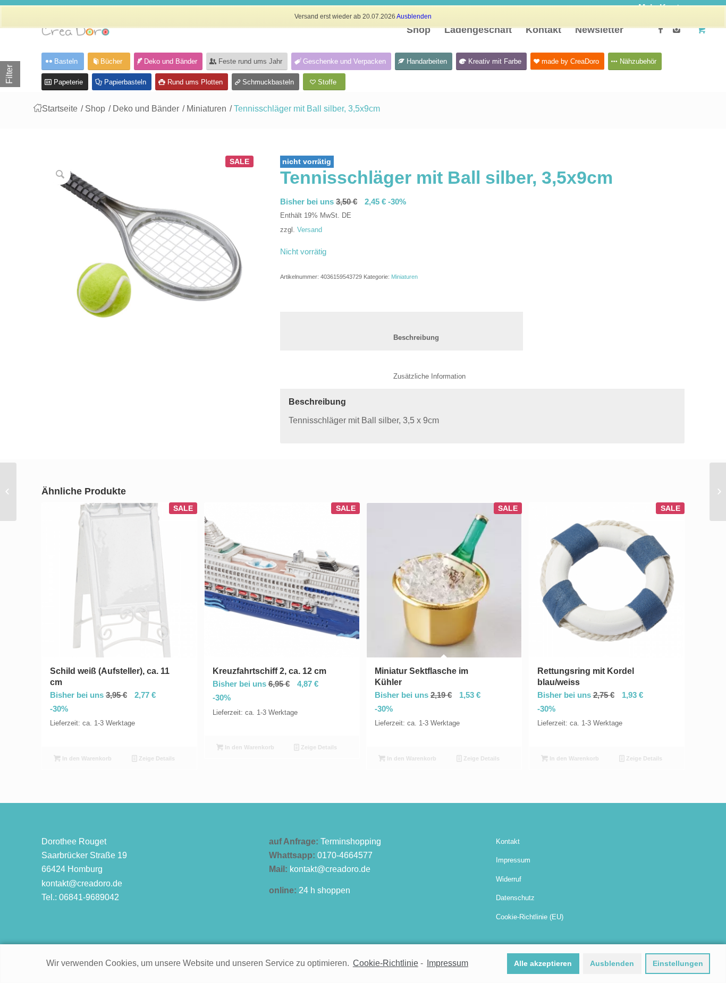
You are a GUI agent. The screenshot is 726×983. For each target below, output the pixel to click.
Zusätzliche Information (418, 376)
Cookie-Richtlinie (385, 963)
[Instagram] (677, 29)
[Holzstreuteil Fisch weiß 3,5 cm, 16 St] (8, 492)
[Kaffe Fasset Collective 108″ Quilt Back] (718, 492)
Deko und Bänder (146, 109)
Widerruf (508, 879)
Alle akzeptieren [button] (543, 963)
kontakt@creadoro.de (81, 883)
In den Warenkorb (86, 758)
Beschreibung (401, 337)
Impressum (513, 860)
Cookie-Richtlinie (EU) (529, 917)
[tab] (401, 331)
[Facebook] (661, 29)
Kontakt (508, 841)
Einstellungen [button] (678, 963)
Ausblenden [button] (612, 963)
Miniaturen (206, 109)
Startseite (60, 109)
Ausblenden (414, 16)
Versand (309, 230)
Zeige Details (156, 758)
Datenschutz (515, 898)
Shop (95, 109)
